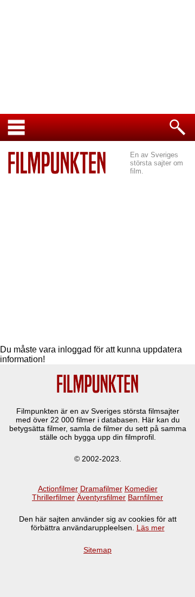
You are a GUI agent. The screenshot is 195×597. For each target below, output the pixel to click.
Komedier (141, 488)
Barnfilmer (145, 497)
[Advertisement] (97, 255)
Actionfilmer (58, 488)
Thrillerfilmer (53, 497)
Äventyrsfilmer (101, 497)
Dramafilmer (101, 488)
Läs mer (150, 527)
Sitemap (97, 549)
